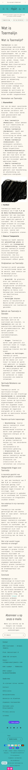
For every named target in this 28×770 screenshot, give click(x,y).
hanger (14, 596)
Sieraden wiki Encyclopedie (8, 707)
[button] (3, 9)
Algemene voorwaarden (15, 757)
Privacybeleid (15, 755)
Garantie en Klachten (11, 698)
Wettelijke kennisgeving (15, 763)
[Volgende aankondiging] (25, 2)
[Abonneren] (23, 635)
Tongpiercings (6, 20)
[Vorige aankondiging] (2, 2)
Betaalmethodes (9, 694)
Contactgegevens (15, 765)
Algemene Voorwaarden (11, 702)
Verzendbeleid (15, 760)
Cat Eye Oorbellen (18, 20)
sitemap (6, 715)
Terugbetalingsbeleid (17, 752)
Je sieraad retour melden (13, 683)
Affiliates (7, 691)
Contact (6, 687)
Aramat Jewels (13, 750)
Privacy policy (9, 711)
